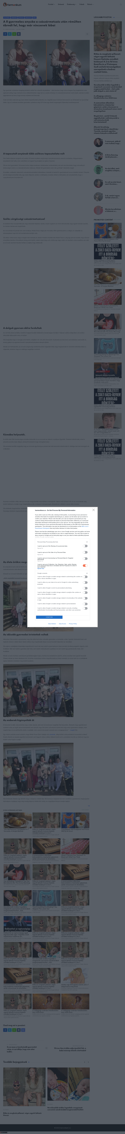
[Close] (94, 510)
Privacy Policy (73, 623)
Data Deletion (52, 623)
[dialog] (62, 567)
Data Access (62, 623)
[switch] (85, 546)
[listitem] (62, 542)
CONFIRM (49, 617)
